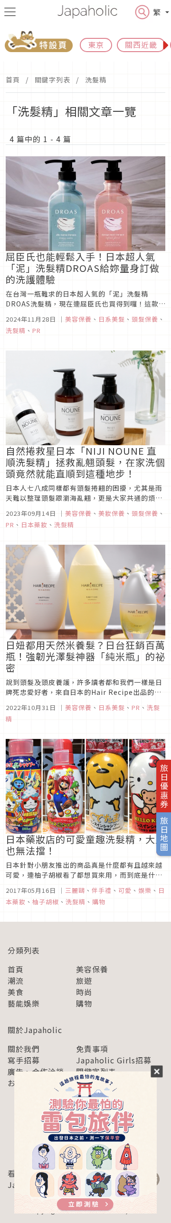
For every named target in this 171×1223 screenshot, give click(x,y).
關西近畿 (141, 44)
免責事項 (92, 1048)
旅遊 (84, 980)
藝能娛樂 (24, 1003)
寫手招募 (24, 1060)
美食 (16, 992)
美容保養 (92, 969)
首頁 (13, 79)
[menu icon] (10, 12)
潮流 (16, 980)
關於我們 (24, 1048)
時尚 (84, 992)
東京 (96, 44)
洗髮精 (95, 79)
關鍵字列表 (52, 79)
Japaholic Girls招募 (114, 1060)
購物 (84, 1003)
